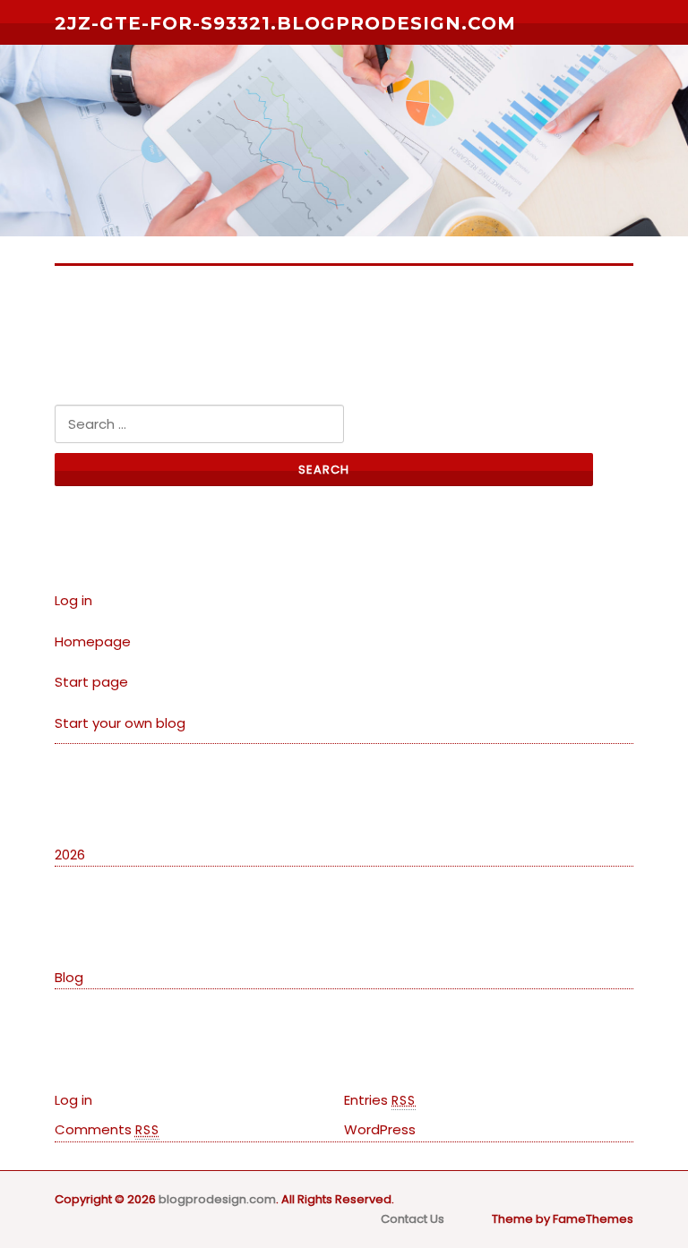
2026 (70, 854)
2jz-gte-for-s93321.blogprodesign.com (285, 23)
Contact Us (412, 1218)
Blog (69, 977)
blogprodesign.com (217, 1199)
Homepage (93, 641)
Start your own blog (120, 723)
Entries (380, 1099)
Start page (91, 681)
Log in (73, 600)
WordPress (380, 1129)
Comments (107, 1129)
